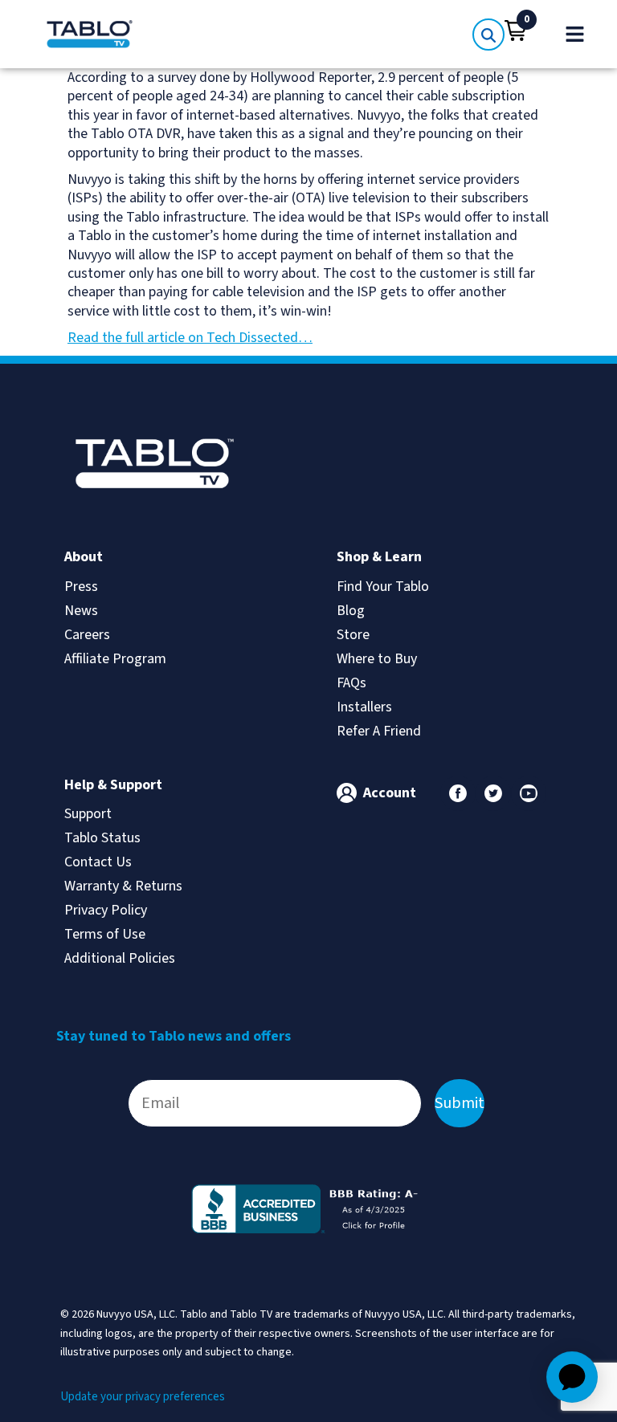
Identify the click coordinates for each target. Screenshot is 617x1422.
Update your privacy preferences (142, 1396)
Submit (459, 1103)
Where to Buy (377, 659)
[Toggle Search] (488, 34)
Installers (364, 707)
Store (353, 635)
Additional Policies (119, 958)
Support (88, 814)
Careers (87, 635)
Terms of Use (104, 934)
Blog (351, 611)
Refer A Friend (379, 731)
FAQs (351, 683)
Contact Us (98, 862)
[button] (516, 30)
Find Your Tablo (383, 587)
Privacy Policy (105, 910)
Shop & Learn (379, 557)
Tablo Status (102, 838)
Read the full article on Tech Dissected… (190, 338)
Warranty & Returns (123, 886)
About (83, 557)
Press (81, 587)
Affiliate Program (115, 659)
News (81, 611)
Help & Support (113, 785)
